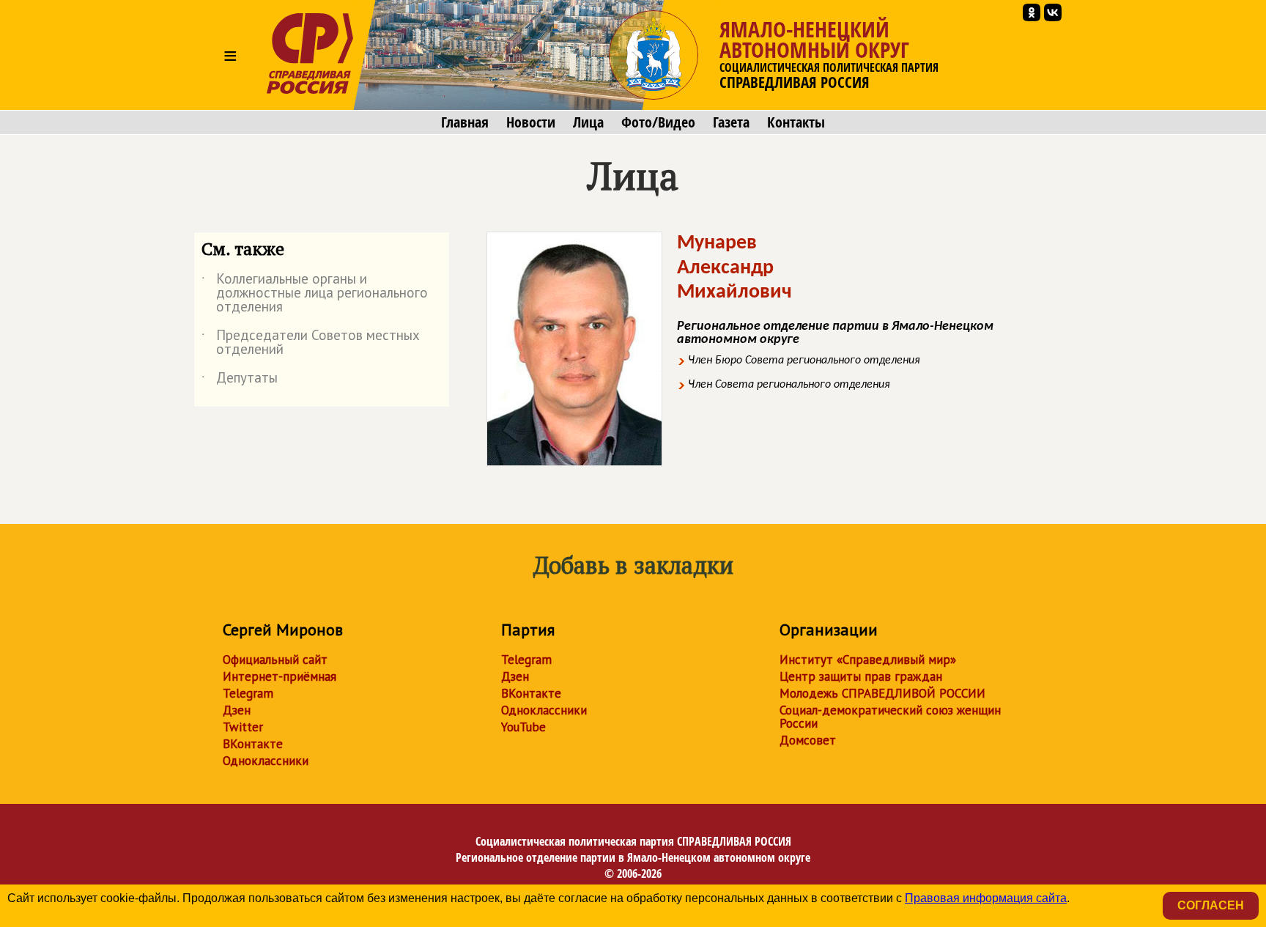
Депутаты (239, 380)
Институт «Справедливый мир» (868, 659)
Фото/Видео (658, 122)
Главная (465, 122)
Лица (588, 122)
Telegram (248, 693)
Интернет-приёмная (279, 676)
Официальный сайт (275, 659)
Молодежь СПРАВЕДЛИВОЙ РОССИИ (882, 693)
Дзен (237, 710)
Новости (530, 122)
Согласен (1210, 905)
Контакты (796, 122)
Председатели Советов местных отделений (310, 343)
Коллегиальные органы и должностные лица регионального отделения (314, 293)
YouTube (523, 727)
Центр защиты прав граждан (861, 676)
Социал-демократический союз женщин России (890, 716)
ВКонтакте (253, 743)
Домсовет (808, 740)
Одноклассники (265, 760)
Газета (731, 122)
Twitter (243, 727)
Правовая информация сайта (986, 898)
